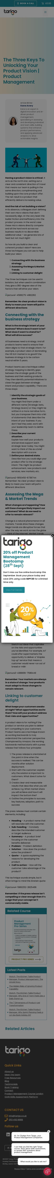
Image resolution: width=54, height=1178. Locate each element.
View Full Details (14, 589)
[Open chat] (47, 1171)
